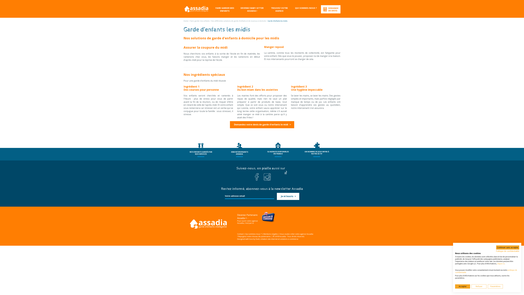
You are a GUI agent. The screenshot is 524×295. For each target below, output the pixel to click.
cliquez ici (501, 263)
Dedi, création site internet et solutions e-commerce (277, 239)
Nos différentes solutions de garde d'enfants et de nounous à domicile (238, 21)
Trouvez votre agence (279, 9)
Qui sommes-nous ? (306, 8)
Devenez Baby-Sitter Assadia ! (252, 9)
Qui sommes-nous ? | (254, 234)
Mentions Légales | (271, 234)
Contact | (241, 234)
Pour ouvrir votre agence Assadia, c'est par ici (247, 222)
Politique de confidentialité (507, 251)
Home (186, 21)
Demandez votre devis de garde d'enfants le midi (261, 124)
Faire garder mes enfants (224, 9)
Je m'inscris (287, 196)
